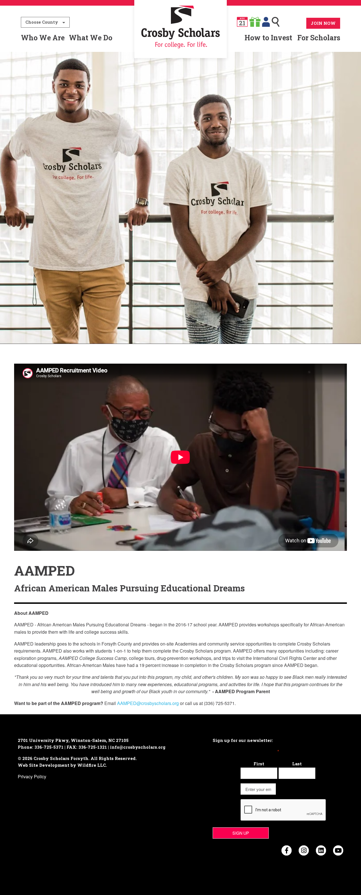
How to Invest (268, 37)
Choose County (41, 22)
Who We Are (43, 37)
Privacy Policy (32, 776)
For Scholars (318, 37)
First (259, 763)
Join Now (323, 23)
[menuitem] (180, 37)
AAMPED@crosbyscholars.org (148, 703)
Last (297, 763)
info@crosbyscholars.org (138, 747)
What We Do (90, 37)
